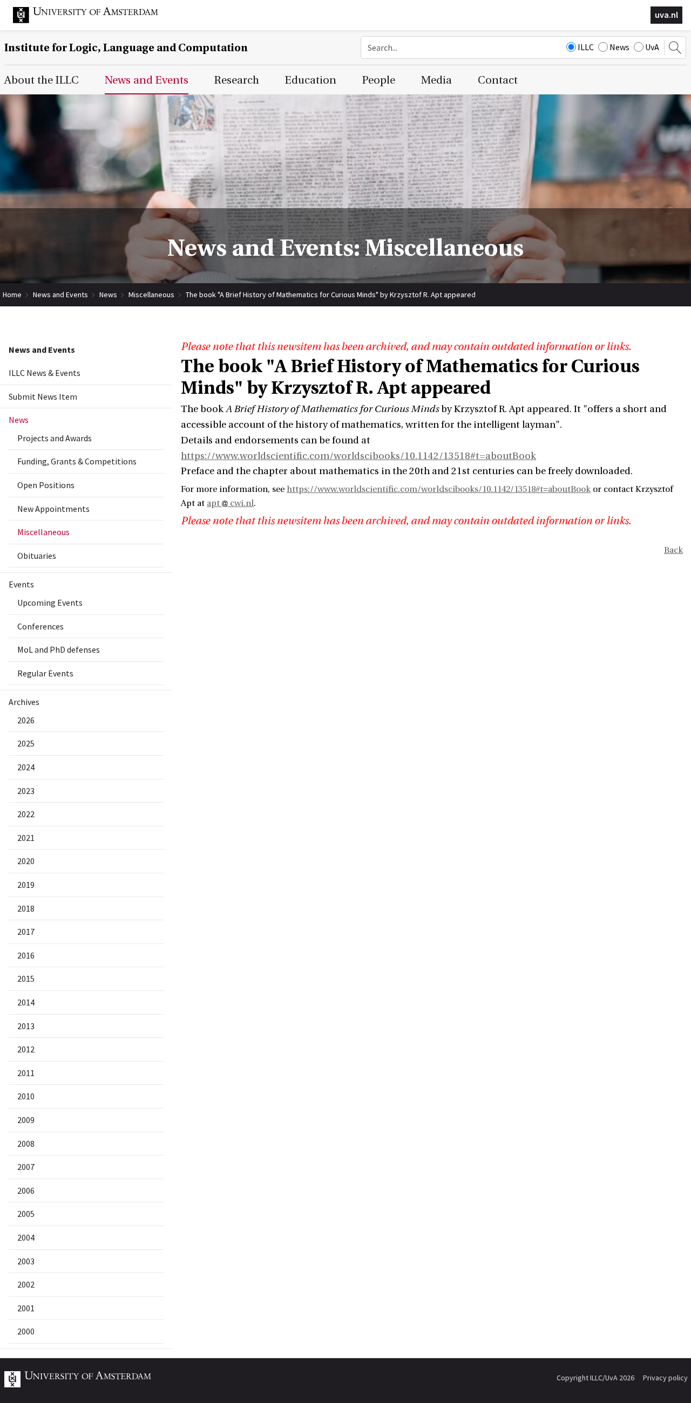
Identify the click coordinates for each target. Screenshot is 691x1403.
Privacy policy (665, 1378)
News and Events (60, 294)
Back (673, 550)
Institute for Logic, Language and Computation (126, 48)
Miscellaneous (151, 294)
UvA (652, 47)
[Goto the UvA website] (94, 20)
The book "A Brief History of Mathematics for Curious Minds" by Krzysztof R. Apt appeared (331, 294)
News (619, 47)
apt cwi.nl (230, 503)
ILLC (586, 47)
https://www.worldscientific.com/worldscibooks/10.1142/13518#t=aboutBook (358, 456)
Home (12, 294)
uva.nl (666, 14)
